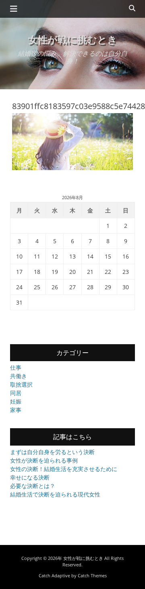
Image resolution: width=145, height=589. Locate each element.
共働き (18, 376)
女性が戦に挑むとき (72, 39)
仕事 (15, 367)
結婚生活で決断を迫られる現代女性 (55, 494)
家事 (15, 410)
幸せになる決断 (30, 477)
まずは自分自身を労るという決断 (52, 452)
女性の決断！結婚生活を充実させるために (63, 469)
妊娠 (15, 401)
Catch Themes (92, 575)
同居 (15, 393)
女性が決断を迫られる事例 (44, 460)
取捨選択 (21, 384)
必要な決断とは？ (32, 486)
